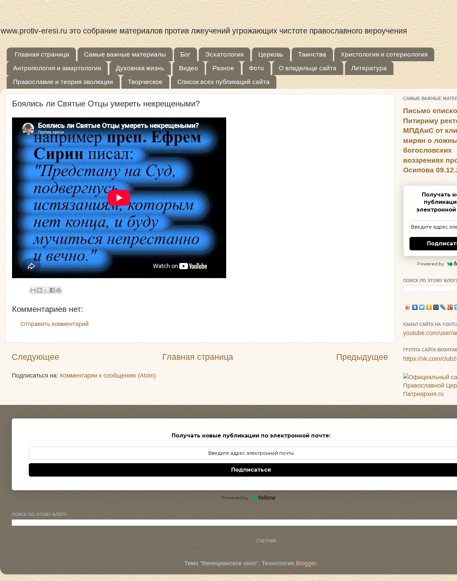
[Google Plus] (450, 307)
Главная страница (42, 54)
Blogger (306, 563)
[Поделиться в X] (45, 290)
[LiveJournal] (443, 307)
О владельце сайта (308, 68)
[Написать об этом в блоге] (39, 290)
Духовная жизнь (140, 68)
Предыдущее (362, 356)
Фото (256, 68)
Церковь (270, 54)
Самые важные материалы (125, 54)
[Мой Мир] (436, 307)
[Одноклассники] (429, 307)
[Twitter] (422, 307)
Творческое (145, 81)
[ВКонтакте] (415, 307)
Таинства (312, 54)
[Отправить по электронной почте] (33, 290)
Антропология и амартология (57, 68)
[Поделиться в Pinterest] (58, 290)
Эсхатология (224, 54)
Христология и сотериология (384, 54)
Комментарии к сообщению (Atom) (108, 375)
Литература (369, 68)
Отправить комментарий (54, 324)
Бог (185, 54)
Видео (188, 68)
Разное (223, 68)
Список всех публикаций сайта (223, 81)
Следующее (35, 356)
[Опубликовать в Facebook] (52, 290)
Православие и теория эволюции (63, 81)
